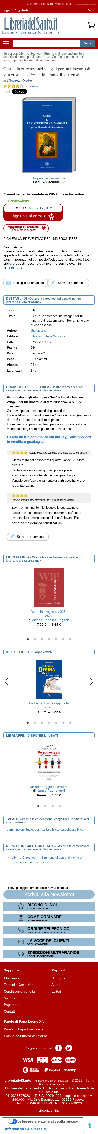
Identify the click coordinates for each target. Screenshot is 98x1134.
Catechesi (34, 53)
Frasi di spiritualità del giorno (25, 1036)
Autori (55, 985)
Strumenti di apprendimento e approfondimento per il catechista (43, 55)
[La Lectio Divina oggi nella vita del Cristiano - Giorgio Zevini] (49, 679)
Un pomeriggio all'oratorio (49, 787)
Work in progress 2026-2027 (49, 614)
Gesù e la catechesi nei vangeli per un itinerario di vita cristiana (43, 58)
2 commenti (34, 86)
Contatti (9, 1011)
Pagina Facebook (58, 1048)
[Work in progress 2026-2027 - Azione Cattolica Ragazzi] (48, 587)
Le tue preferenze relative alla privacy (47, 1121)
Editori (56, 991)
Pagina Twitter (68, 1048)
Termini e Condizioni (19, 985)
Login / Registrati (15, 10)
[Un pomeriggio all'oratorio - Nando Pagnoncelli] (48, 762)
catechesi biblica (71, 829)
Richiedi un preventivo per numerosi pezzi (40, 239)
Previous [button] (6, 589)
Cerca (87, 43)
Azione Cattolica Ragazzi (50, 620)
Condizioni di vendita (19, 991)
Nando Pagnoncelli (51, 790)
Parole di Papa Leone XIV (24, 1021)
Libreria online (49, 1110)
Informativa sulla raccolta (26, 1129)
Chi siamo (11, 978)
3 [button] (41, 639)
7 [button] (70, 639)
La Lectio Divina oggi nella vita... (49, 705)
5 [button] (56, 639)
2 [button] (34, 639)
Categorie (58, 978)
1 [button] (27, 639)
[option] (49, 598)
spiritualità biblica (47, 829)
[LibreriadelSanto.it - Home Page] (30, 25)
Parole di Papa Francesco (23, 1029)
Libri (21, 53)
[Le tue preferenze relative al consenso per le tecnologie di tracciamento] (89, 1125)
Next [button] (92, 589)
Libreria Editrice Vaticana (48, 336)
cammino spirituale (20, 829)
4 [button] (49, 639)
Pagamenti (12, 1005)
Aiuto (91, 10)
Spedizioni (11, 998)
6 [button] (63, 639)
